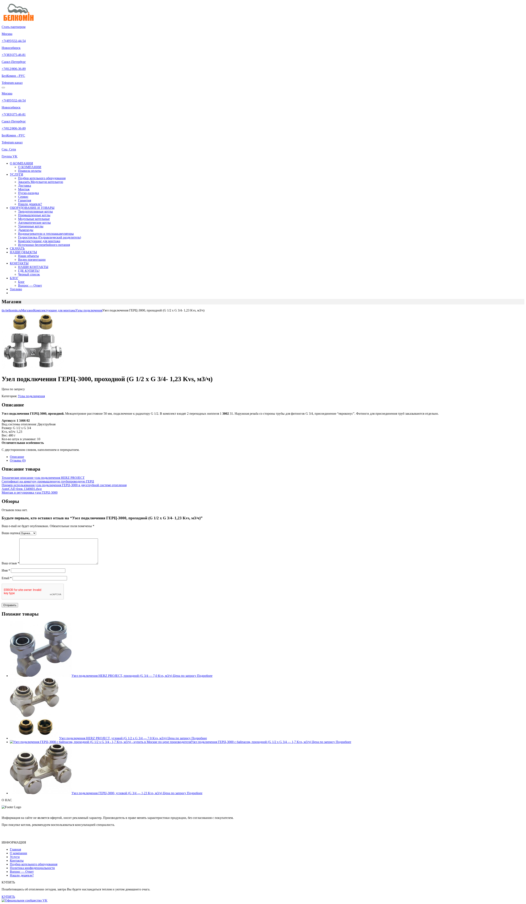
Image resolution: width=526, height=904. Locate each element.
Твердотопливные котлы (35, 211)
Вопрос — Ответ (30, 285)
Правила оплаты (29, 170)
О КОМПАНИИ (21, 163)
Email (7, 578)
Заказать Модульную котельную (40, 182)
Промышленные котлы (34, 215)
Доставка (24, 185)
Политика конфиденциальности (32, 868)
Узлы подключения (31, 396)
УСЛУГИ (16, 174)
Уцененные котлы (30, 226)
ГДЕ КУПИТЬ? (29, 270)
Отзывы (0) (18, 460)
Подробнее (204, 675)
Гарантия (24, 200)
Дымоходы (25, 230)
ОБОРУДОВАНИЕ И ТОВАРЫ (32, 208)
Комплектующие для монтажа (39, 241)
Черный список (29, 274)
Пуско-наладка (28, 193)
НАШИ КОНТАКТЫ (33, 267)
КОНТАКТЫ (19, 263)
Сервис (23, 196)
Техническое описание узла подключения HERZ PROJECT (43, 477)
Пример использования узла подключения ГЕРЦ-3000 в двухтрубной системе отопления (64, 485)
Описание (17, 456)
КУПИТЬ (8, 896)
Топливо (16, 289)
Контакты (17, 860)
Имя (6, 570)
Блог (21, 282)
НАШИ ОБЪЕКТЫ (23, 252)
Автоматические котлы (34, 222)
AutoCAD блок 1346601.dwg (22, 489)
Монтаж (24, 189)
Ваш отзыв (10, 563)
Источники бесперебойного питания (44, 245)
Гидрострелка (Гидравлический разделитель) (49, 237)
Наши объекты (28, 256)
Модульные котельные (34, 219)
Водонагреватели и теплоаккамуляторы (46, 233)
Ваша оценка (11, 533)
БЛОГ (14, 278)
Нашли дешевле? (30, 204)
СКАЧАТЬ (17, 248)
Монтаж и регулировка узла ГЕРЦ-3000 (30, 492)
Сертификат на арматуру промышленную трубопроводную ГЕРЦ (48, 481)
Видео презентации (32, 259)
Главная (15, 849)
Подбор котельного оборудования (42, 178)
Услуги (15, 857)
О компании (18, 853)
